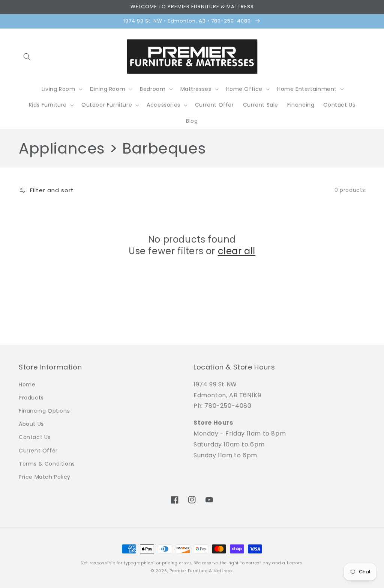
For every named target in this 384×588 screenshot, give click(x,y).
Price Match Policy (44, 477)
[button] (27, 56)
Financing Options (44, 411)
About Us (31, 424)
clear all (236, 251)
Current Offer (38, 450)
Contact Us (35, 437)
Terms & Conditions (47, 463)
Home (27, 384)
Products (31, 397)
